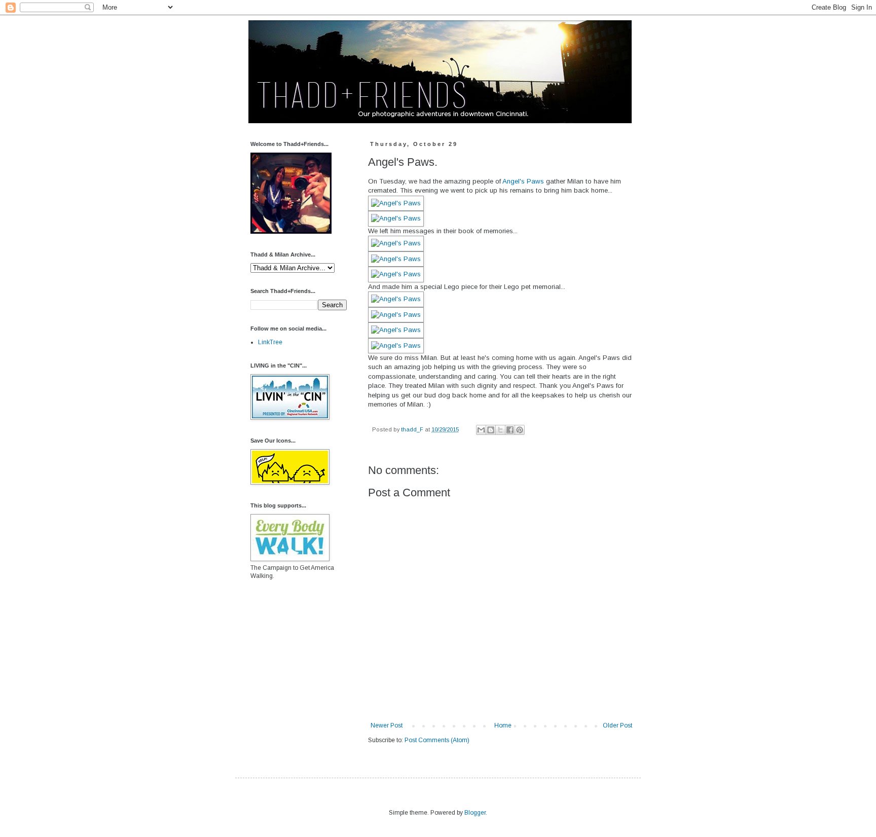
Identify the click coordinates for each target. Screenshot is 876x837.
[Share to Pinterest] (520, 430)
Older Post (617, 725)
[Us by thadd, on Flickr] (291, 231)
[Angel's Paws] (396, 203)
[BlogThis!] (491, 430)
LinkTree (270, 342)
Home (503, 725)
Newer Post (387, 725)
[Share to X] (500, 430)
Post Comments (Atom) (437, 740)
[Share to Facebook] (510, 430)
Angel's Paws (523, 181)
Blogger (475, 812)
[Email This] (481, 430)
